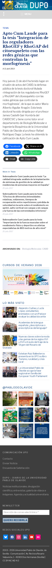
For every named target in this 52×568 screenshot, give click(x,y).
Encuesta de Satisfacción (16, 468)
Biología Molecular (31, 249)
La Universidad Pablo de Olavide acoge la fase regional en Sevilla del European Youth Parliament (32, 372)
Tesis (6, 28)
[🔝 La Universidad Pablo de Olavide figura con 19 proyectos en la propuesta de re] (10, 431)
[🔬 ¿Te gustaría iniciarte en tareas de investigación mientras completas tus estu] (26, 431)
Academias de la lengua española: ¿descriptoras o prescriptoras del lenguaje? (32, 325)
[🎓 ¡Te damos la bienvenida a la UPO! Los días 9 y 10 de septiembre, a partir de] (10, 414)
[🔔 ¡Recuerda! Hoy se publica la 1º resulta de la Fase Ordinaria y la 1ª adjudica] (42, 414)
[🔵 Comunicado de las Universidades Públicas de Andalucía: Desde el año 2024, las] (42, 431)
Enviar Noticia (10, 463)
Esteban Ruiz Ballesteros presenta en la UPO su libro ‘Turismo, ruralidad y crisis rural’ (32, 357)
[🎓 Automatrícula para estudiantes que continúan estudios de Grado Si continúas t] (26, 414)
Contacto (8, 458)
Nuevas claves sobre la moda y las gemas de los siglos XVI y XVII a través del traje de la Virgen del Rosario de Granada (26, 342)
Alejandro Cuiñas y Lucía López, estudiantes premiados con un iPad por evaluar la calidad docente (32, 312)
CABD (45, 249)
